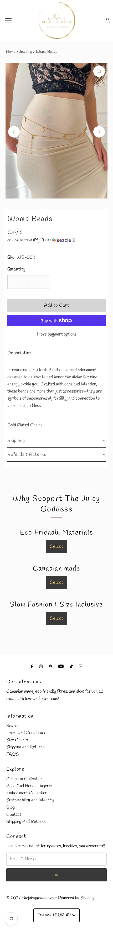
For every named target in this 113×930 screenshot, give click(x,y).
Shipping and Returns (25, 747)
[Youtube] (61, 666)
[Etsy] (80, 666)
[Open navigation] (8, 20)
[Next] (99, 132)
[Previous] (14, 132)
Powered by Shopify (76, 898)
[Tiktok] (71, 666)
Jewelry (25, 51)
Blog (10, 807)
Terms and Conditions (25, 733)
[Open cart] (107, 20)
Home (10, 51)
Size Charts (17, 740)
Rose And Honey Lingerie (29, 786)
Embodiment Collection (26, 793)
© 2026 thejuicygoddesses (30, 898)
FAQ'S (12, 754)
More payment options (56, 334)
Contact (13, 815)
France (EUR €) (55, 915)
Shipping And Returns (25, 822)
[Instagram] (41, 666)
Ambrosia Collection (24, 779)
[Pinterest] (50, 666)
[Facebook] (32, 666)
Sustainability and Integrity (30, 800)
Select (56, 547)
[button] (56, 240)
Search (12, 726)
